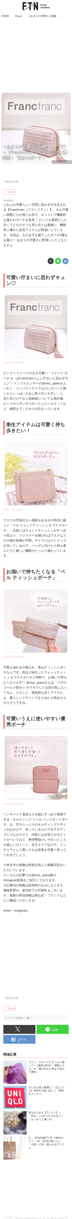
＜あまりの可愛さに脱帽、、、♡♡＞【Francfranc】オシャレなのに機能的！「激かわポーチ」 (35, 152)
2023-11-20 (11, 181)
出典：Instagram (62, 162)
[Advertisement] (36, 55)
